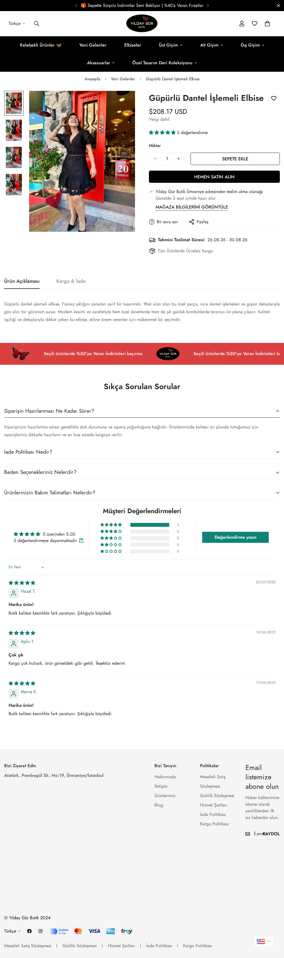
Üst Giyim (168, 45)
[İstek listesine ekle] (273, 98)
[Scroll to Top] (273, 927)
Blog (158, 805)
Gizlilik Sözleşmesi (217, 795)
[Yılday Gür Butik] (142, 23)
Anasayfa (92, 79)
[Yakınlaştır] (123, 102)
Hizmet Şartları (213, 805)
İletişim (160, 786)
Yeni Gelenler (92, 45)
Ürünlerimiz (164, 795)
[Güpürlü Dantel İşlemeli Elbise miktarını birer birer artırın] (179, 159)
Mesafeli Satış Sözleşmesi (27, 945)
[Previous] (76, 5)
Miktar (155, 145)
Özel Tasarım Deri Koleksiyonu (162, 63)
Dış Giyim (250, 45)
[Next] (208, 5)
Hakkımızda (165, 777)
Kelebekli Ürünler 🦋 (41, 45)
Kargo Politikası (214, 824)
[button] (267, 23)
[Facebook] (29, 931)
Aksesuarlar (98, 63)
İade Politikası (213, 814)
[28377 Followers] (40, 931)
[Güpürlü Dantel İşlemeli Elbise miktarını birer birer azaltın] (155, 159)
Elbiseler (132, 45)
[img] (22, 583)
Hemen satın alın (214, 177)
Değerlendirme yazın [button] (236, 537)
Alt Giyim (209, 45)
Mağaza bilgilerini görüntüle (192, 207)
